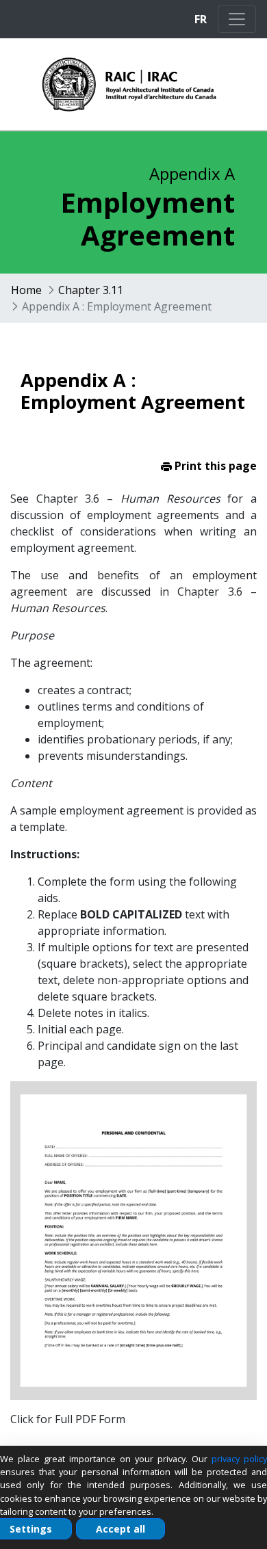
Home (26, 289)
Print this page (214, 465)
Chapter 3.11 (90, 289)
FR (200, 19)
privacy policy (239, 1459)
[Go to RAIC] (108, 84)
